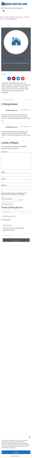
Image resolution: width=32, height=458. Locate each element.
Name (3, 172)
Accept (16, 452)
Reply (2, 120)
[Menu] (3, 11)
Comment (4, 151)
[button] (29, 437)
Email (3, 178)
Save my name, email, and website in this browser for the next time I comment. (14, 193)
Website (3, 185)
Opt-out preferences (15, 456)
